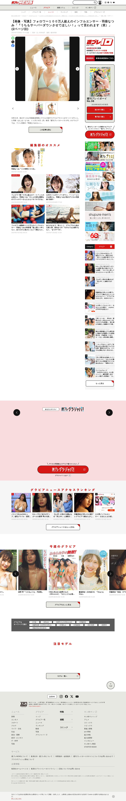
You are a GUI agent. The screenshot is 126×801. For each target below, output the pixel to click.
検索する (95, 2)
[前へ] (17, 69)
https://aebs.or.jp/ (35, 706)
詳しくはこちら (16, 798)
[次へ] (78, 69)
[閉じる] (113, 796)
